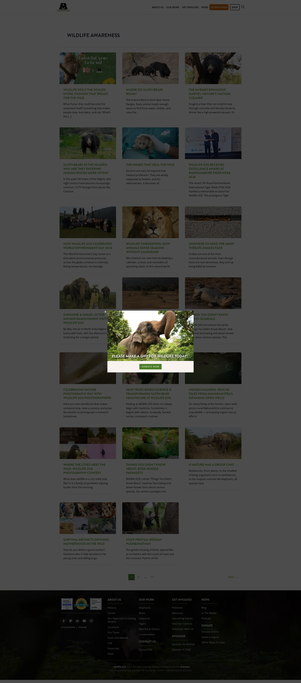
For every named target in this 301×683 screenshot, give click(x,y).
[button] (105, 312)
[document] (150, 341)
